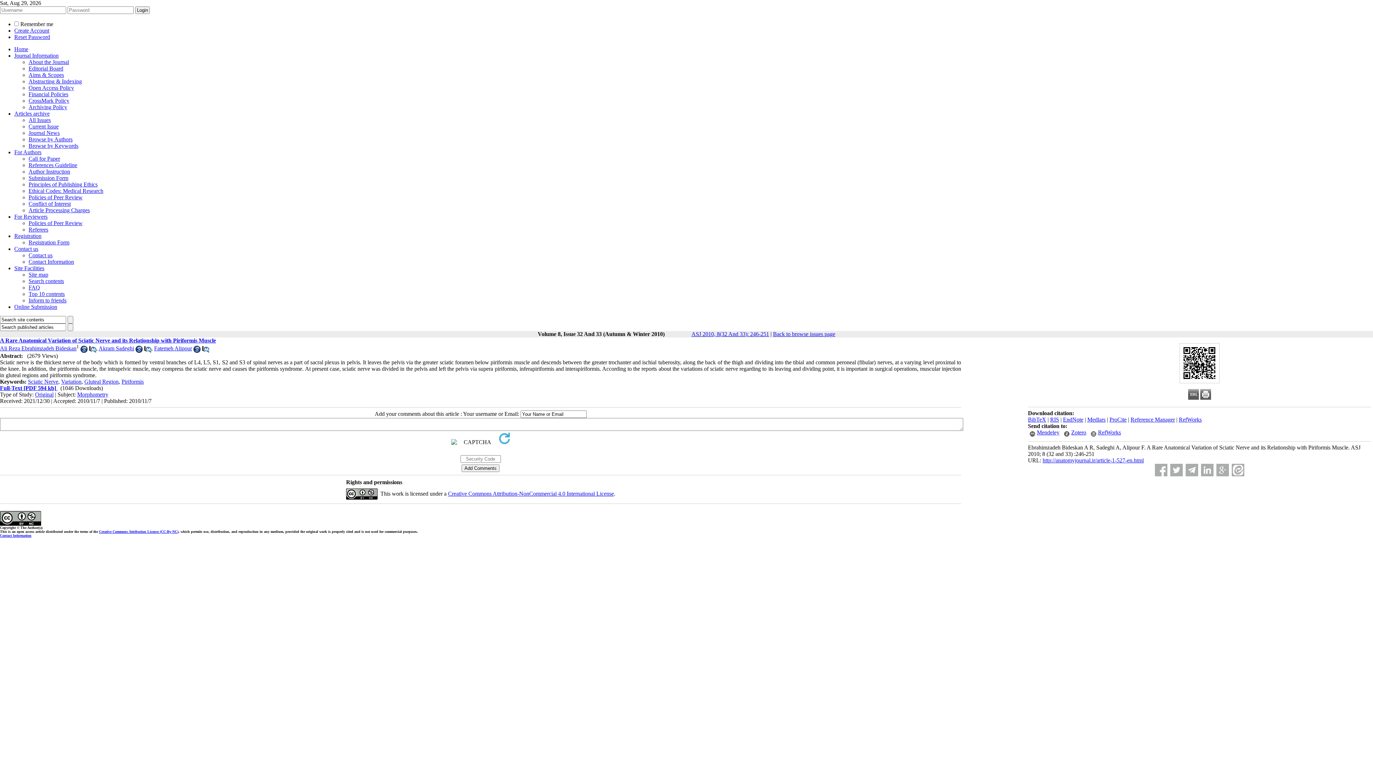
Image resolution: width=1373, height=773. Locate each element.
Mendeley (1048, 432)
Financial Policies (48, 94)
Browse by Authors (51, 139)
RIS (1054, 420)
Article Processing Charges (59, 210)
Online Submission (35, 307)
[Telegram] (1192, 470)
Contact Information (51, 262)
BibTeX (1037, 420)
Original (44, 395)
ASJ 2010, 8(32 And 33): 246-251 (730, 334)
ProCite (1118, 420)
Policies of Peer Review (56, 197)
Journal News (44, 133)
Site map (38, 275)
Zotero (1078, 432)
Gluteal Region (101, 382)
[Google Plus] (1222, 470)
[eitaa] (1238, 470)
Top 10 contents (47, 294)
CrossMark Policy (49, 101)
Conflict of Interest (50, 204)
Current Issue (44, 126)
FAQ (34, 288)
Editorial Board (46, 68)
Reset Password (32, 37)
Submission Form (48, 178)
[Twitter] (1176, 470)
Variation (71, 382)
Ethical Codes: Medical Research (66, 191)
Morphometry (92, 395)
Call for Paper (44, 159)
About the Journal (49, 62)
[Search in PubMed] (92, 351)
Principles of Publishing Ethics (63, 184)
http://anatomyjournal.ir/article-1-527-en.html (1093, 460)
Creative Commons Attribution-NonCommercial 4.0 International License (531, 494)
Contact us (26, 249)
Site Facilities (29, 268)
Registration (27, 236)
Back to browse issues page (804, 334)
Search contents (46, 281)
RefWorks (1190, 420)
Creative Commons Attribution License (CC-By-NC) (138, 532)
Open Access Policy (51, 88)
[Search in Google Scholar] (84, 351)
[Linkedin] (1207, 470)
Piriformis (133, 382)
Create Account (31, 31)
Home (21, 49)
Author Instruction (49, 172)
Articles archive (32, 114)
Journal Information (36, 56)
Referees (38, 230)
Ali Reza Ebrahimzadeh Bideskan (38, 348)
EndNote (1073, 420)
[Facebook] (1161, 470)
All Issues (40, 120)
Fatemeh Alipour (173, 348)
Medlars (1096, 420)
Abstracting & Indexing (55, 81)
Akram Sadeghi (116, 348)
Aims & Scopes (46, 75)
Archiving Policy (48, 107)
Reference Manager (1153, 420)
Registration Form (49, 242)
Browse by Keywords (53, 146)
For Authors (27, 152)
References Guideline (53, 165)
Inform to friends (48, 300)
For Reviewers (31, 217)
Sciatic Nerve (43, 382)
